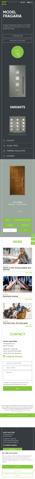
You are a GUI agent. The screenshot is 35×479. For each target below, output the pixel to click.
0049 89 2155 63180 (14, 351)
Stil (25, 230)
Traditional (25, 225)
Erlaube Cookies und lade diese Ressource (17, 415)
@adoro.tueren (11, 445)
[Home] (4, 3)
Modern (9, 225)
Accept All (17, 466)
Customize (18, 471)
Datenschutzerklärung (17, 411)
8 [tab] (21, 211)
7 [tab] (18, 211)
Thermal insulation (16, 151)
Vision (7, 220)
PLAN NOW (17, 52)
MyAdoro (13, 449)
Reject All (17, 475)
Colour (10, 140)
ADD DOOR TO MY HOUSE (17, 40)
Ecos (10, 230)
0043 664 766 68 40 (14, 353)
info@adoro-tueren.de (10, 349)
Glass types (12, 146)
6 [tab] (16, 211)
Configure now (17, 36)
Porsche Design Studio (22, 220)
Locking (10, 156)
